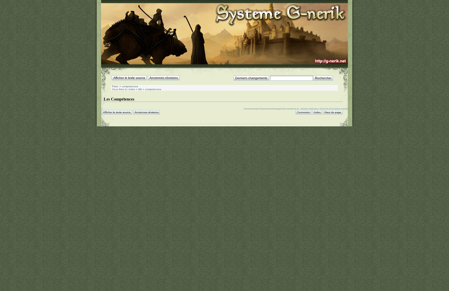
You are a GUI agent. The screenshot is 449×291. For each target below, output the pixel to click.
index (132, 89)
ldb (140, 89)
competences (130, 86)
